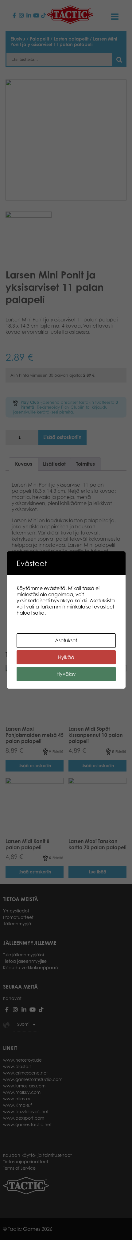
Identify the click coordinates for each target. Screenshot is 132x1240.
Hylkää (66, 657)
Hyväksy (66, 674)
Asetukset (66, 640)
